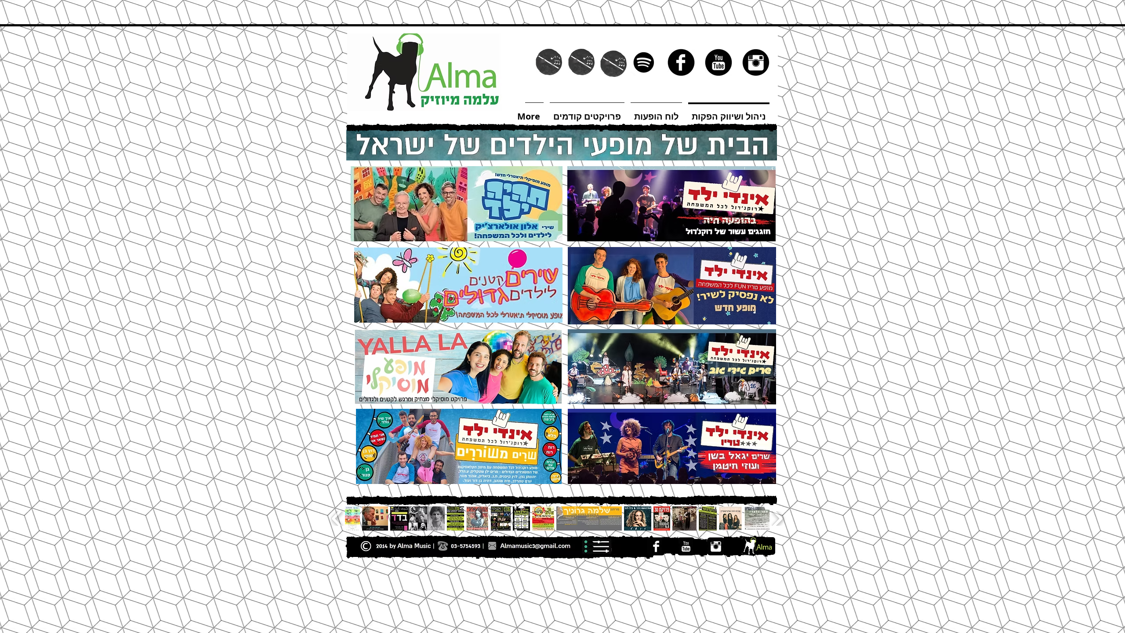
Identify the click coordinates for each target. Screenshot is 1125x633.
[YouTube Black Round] (718, 62)
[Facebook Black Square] (656, 546)
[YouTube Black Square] (686, 546)
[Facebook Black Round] (681, 62)
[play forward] (777, 518)
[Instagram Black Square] (716, 546)
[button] (561, 500)
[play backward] (337, 518)
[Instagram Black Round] (755, 62)
